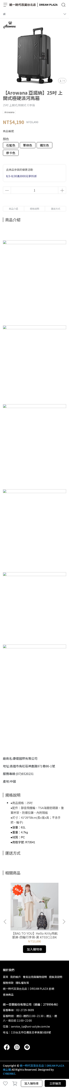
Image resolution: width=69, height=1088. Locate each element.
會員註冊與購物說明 (35, 977)
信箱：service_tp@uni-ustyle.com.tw (26, 1026)
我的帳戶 (15, 977)
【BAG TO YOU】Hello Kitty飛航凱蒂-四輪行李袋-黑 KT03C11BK (35, 935)
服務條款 (8, 983)
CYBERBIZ (9, 1073)
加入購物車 (31, 1083)
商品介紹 (13, 208)
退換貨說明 (55, 977)
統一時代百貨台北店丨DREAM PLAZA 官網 (28, 989)
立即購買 (55, 1083)
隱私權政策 (22, 983)
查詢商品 (8, 994)
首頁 (5, 977)
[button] (64, 921)
